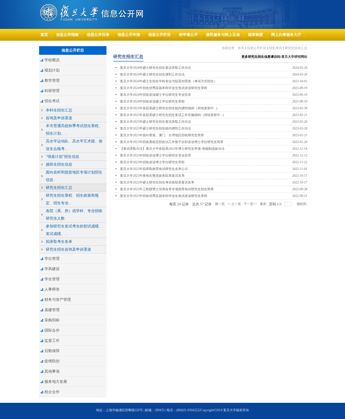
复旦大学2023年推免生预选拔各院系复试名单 (152, 176)
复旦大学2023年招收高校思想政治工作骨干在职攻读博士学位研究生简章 (171, 142)
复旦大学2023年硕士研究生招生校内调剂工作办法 (155, 128)
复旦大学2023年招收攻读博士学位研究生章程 (152, 162)
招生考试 (275, 48)
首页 (241, 48)
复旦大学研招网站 (294, 57)
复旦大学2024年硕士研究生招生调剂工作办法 (152, 74)
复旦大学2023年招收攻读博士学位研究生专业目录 (155, 155)
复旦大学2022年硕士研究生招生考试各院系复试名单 (157, 182)
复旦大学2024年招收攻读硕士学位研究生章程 (152, 101)
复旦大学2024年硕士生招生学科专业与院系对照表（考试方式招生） (168, 81)
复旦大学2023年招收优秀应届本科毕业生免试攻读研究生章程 (163, 196)
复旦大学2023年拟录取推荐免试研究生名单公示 (154, 169)
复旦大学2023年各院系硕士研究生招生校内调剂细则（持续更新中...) (168, 108)
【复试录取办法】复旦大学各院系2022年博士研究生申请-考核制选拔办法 (172, 149)
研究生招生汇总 (296, 48)
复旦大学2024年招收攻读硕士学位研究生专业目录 (155, 95)
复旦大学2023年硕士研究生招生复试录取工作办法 (155, 122)
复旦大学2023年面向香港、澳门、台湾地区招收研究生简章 (162, 135)
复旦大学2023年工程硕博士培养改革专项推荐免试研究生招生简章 (167, 189)
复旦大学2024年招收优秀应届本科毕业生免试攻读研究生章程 (163, 88)
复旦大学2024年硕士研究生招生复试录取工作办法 (155, 68)
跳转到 (302, 204)
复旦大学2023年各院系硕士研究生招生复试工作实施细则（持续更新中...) (172, 115)
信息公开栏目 (256, 48)
